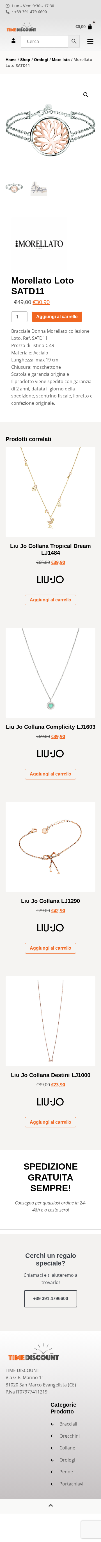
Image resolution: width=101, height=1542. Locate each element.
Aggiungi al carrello (57, 316)
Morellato (61, 59)
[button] (90, 41)
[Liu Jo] (50, 581)
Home (11, 59)
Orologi (41, 59)
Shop (25, 59)
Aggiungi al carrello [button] (50, 599)
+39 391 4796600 (50, 1298)
